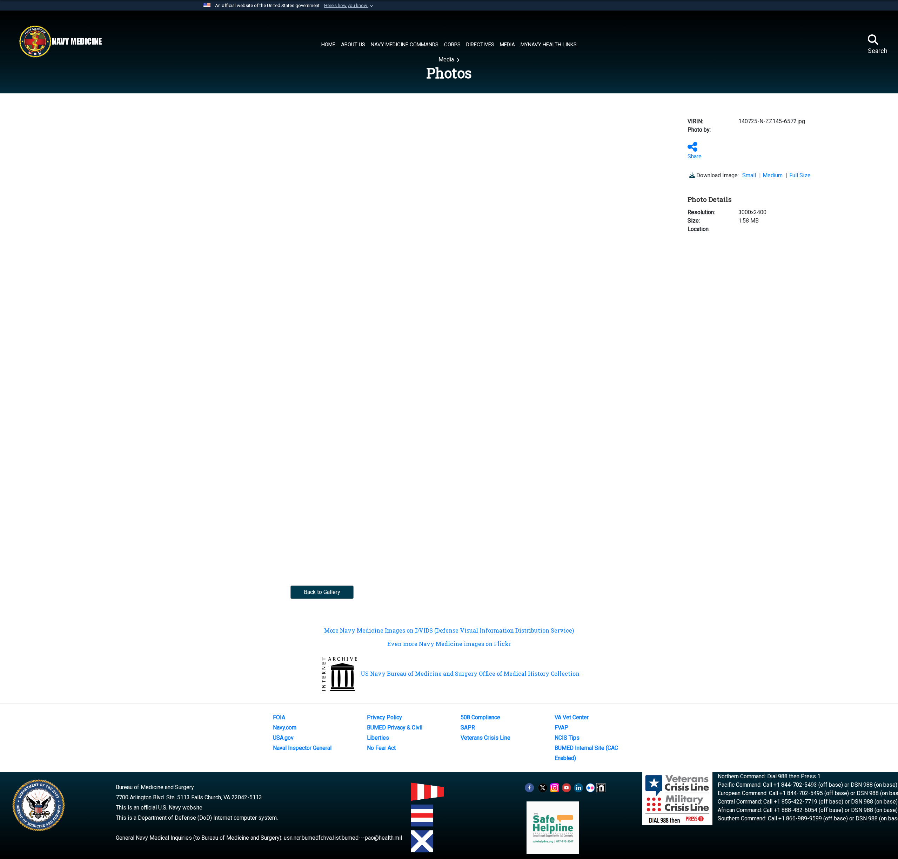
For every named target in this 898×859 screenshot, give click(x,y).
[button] (349, 5)
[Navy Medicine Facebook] (529, 787)
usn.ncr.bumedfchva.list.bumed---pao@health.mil (343, 837)
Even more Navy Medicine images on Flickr (449, 643)
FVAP (561, 727)
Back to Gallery (322, 592)
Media (446, 59)
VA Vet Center (572, 717)
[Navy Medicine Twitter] (542, 787)
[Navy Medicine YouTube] (566, 787)
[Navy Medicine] (60, 41)
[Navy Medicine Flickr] (590, 787)
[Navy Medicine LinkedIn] (578, 787)
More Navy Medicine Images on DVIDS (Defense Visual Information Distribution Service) (449, 630)
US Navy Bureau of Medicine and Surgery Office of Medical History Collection (470, 673)
